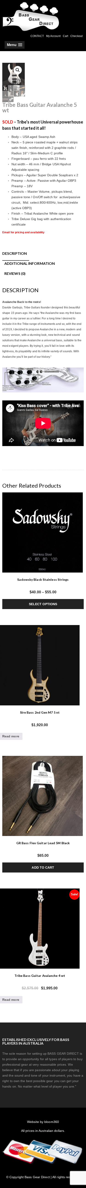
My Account (53, 36)
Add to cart (43, 867)
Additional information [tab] (29, 263)
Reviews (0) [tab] (14, 273)
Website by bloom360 (43, 1122)
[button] (18, 70)
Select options (43, 604)
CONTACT (37, 36)
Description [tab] (14, 253)
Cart (65, 36)
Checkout (76, 36)
